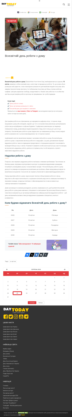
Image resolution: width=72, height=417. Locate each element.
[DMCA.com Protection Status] (23, 412)
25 (17, 293)
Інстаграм (23, 66)
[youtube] (38, 1)
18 (17, 289)
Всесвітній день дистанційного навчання (22, 108)
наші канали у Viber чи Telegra (27, 111)
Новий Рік (6, 376)
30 (64, 293)
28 (45, 293)
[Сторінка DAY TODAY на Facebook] (5, 317)
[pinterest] (36, 1)
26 (26, 293)
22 (54, 289)
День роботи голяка (16, 103)
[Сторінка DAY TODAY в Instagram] (15, 317)
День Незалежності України (11, 363)
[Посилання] (45, 255)
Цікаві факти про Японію (10, 331)
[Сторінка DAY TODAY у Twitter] (10, 317)
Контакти (6, 408)
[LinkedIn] (36, 255)
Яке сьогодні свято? (9, 388)
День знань (6, 366)
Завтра (40, 302)
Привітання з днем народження (12, 398)
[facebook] (34, 1)
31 (8, 297)
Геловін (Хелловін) (8, 368)
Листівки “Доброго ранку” (10, 400)
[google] (35, 1)
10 (8, 285)
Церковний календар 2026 (10, 395)
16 (64, 285)
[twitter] (32, 1)
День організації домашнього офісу (21, 106)
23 (64, 289)
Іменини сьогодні (8, 390)
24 (8, 293)
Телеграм (11, 66)
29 (54, 293)
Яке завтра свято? (8, 393)
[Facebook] (27, 255)
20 (36, 289)
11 (17, 285)
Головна (5, 385)
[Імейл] (41, 255)
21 (45, 289)
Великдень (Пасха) (8, 351)
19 (26, 289)
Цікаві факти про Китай (10, 334)
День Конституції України (10, 361)
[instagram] (39, 1)
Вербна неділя (7, 348)
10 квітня (13, 261)
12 (26, 285)
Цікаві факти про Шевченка (11, 329)
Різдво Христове (8, 373)
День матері (6, 353)
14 (45, 285)
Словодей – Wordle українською (12, 405)
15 (54, 285)
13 (36, 285)
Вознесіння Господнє (9, 356)
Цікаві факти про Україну (10, 326)
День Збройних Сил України (11, 371)
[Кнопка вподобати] (12, 78)
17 (8, 289)
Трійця (5, 358)
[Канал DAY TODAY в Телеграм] (26, 316)
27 (36, 293)
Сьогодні (32, 302)
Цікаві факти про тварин (10, 339)
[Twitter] (32, 255)
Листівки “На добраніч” (9, 403)
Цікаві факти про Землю (10, 336)
